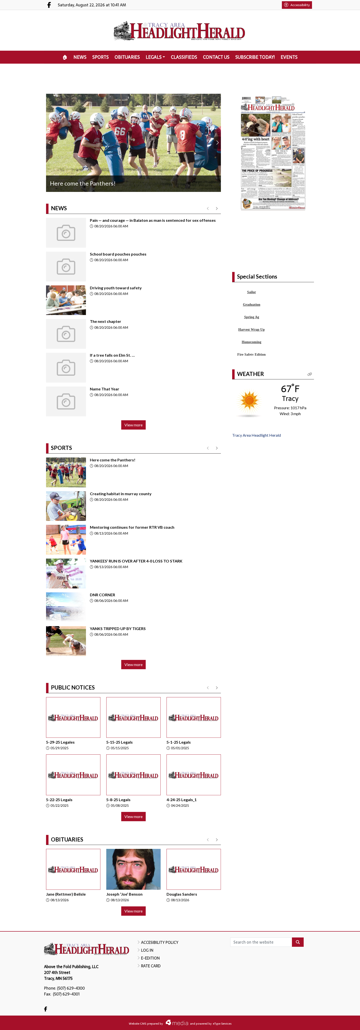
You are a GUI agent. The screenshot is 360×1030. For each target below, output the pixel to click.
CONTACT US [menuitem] (216, 57)
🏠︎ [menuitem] (65, 57)
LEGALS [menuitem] (154, 57)
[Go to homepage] (180, 30)
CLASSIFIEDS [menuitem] (184, 57)
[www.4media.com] (175, 1022)
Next (217, 143)
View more (133, 424)
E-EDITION (150, 958)
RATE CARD (151, 966)
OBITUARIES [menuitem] (127, 57)
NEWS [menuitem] (79, 57)
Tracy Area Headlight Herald (256, 435)
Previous (49, 143)
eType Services (222, 1023)
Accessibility (300, 5)
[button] (309, 374)
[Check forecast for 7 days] (249, 402)
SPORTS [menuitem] (100, 57)
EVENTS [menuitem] (289, 57)
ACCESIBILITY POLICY (159, 942)
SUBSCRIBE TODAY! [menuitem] (255, 57)
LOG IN (147, 950)
